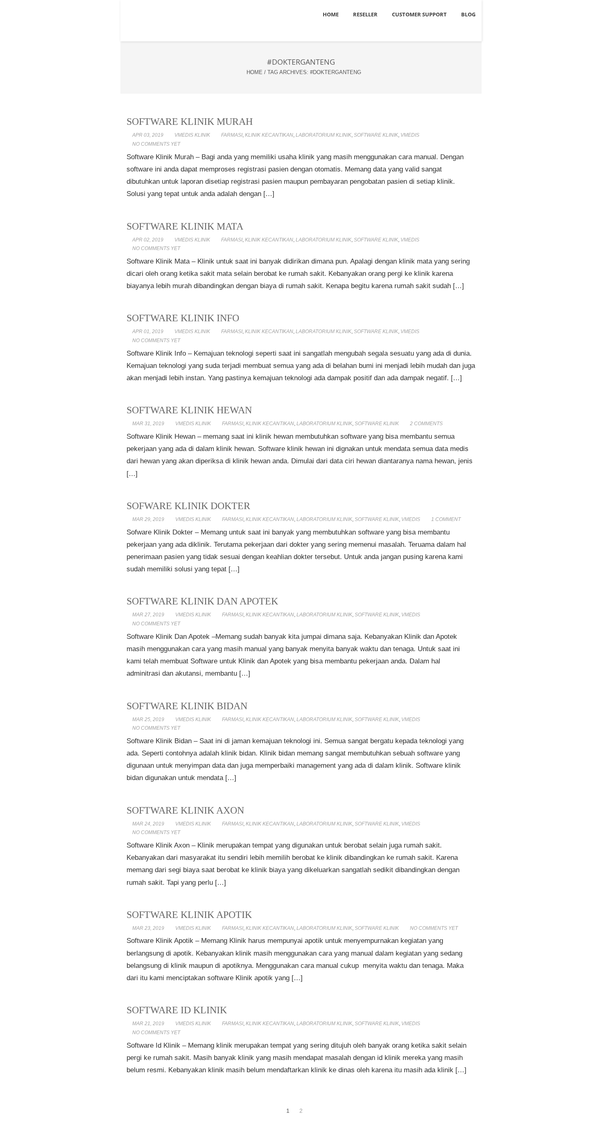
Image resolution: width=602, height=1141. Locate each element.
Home (255, 72)
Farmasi (231, 135)
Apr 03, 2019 (147, 135)
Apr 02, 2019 (147, 240)
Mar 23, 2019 (148, 928)
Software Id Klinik (177, 1010)
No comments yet (156, 144)
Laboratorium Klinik (323, 135)
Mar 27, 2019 (148, 615)
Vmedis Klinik (192, 135)
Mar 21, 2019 (148, 1023)
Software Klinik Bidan (187, 706)
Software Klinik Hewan (189, 410)
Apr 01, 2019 (147, 331)
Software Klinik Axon (185, 810)
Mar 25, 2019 (148, 719)
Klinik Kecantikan (269, 135)
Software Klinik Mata (185, 226)
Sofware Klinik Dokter (188, 506)
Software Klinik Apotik (189, 914)
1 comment (446, 519)
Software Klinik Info (183, 318)
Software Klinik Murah (190, 121)
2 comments (426, 423)
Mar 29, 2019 (148, 519)
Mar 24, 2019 (148, 824)
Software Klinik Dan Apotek (202, 601)
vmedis (410, 135)
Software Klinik (376, 135)
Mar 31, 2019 (148, 423)
